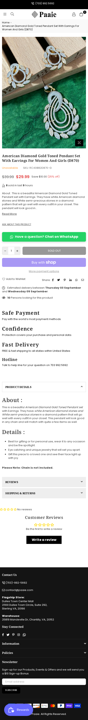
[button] (8, 509)
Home (5, 22)
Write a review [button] (44, 539)
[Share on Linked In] (71, 280)
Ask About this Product (16, 224)
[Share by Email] (83, 280)
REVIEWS (11, 482)
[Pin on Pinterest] (65, 280)
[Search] (12, 14)
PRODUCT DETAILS (18, 387)
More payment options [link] (44, 271)
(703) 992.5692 (44, 3)
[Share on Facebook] (53, 280)
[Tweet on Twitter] (59, 280)
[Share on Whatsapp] (77, 280)
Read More (9, 214)
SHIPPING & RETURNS (20, 493)
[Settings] (74, 14)
